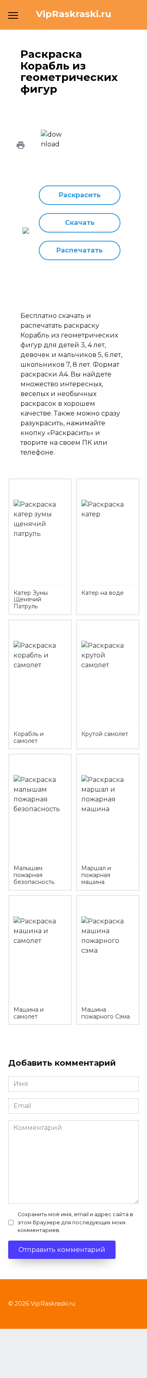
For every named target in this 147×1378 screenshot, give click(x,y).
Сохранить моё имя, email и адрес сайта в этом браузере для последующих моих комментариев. (75, 1222)
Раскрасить (80, 195)
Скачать (80, 222)
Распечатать (79, 250)
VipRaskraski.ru (73, 14)
